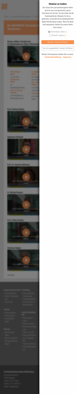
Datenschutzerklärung (53, 57)
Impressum (67, 57)
